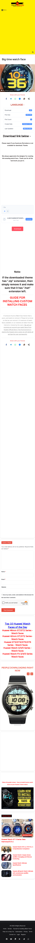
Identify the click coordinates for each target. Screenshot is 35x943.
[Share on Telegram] (11, 99)
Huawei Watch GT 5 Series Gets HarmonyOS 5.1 (13, 834)
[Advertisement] (17, 30)
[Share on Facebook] (6, 99)
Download (29, 219)
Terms (30, 925)
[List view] (7, 211)
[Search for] (33, 52)
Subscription (18, 925)
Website (3, 587)
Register (23, 927)
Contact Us (12, 927)
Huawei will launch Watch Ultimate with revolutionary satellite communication (23, 866)
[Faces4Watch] (17, 4)
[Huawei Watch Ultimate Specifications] (6, 858)
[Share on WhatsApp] (15, 99)
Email (3, 579)
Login (18, 927)
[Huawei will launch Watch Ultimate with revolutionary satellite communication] (6, 866)
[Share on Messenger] (20, 99)
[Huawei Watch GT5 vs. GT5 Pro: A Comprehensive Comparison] (6, 842)
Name (3, 571)
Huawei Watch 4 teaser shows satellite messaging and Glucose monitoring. (22, 850)
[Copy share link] (24, 99)
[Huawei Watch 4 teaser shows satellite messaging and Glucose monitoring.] (6, 850)
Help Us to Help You (8, 925)
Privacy (26, 925)
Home (4, 922)
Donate (10, 922)
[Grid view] (4, 211)
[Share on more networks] (29, 99)
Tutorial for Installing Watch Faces (22, 922)
